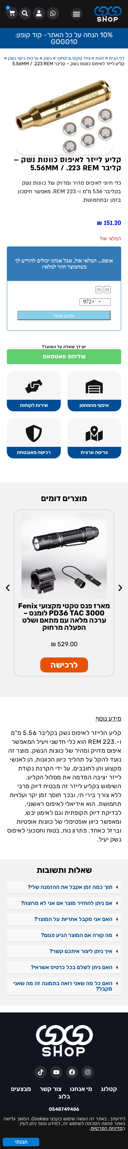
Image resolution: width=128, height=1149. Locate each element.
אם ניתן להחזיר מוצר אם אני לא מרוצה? (66, 903)
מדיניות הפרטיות (106, 1128)
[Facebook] (72, 1072)
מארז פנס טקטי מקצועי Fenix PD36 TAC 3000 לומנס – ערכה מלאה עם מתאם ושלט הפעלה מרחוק (64, 616)
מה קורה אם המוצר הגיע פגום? (76, 935)
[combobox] (96, 302)
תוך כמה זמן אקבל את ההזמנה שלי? (70, 887)
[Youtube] (56, 1072)
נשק (47, 58)
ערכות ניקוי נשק (23, 58)
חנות (99, 58)
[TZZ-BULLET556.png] (64, 117)
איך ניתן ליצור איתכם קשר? (80, 951)
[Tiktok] (40, 1072)
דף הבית (117, 58)
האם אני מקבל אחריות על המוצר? (73, 919)
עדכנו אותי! (64, 315)
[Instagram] (88, 1072)
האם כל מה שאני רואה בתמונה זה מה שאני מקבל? (62, 986)
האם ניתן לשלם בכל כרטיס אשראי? (71, 967)
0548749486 (64, 1109)
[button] (76, 13)
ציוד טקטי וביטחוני (73, 58)
